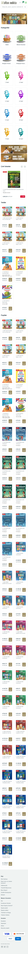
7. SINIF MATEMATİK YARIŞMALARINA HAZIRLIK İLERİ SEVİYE (20, 807)
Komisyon (18, 274)
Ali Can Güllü (4, 304)
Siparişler (3, 923)
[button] (22, 2)
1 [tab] (14, 21)
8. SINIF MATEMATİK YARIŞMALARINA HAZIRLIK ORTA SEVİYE (21, 832)
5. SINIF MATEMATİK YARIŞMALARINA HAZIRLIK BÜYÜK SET (20, 757)
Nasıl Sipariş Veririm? (6, 905)
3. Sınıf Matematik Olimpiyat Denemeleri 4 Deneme (6, 443)
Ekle (23, 196)
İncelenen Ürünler (6, 903)
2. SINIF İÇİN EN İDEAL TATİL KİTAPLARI (19, 218)
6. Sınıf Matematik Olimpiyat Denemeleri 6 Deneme (20, 471)
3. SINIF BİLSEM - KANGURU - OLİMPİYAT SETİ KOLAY (20, 682)
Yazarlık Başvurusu (6, 887)
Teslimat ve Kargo (6, 912)
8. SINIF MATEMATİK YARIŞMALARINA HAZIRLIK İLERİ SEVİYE (7, 832)
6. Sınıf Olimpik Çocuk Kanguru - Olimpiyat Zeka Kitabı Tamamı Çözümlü (14, 190)
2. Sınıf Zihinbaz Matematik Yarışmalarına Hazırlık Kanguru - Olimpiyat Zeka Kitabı (7, 301)
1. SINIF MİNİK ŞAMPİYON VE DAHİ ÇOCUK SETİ (7, 583)
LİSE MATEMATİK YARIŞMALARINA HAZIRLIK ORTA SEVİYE (6, 857)
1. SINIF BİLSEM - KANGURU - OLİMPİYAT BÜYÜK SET (20, 554)
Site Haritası (4, 879)
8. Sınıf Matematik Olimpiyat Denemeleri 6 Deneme (20, 500)
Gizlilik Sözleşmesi (6, 892)
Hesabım (3, 921)
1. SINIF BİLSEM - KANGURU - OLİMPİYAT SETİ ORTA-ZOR (20, 607)
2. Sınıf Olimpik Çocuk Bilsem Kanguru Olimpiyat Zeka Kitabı (20, 272)
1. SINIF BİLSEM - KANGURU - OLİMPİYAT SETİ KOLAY (20, 583)
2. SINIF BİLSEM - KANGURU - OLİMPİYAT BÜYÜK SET (6, 632)
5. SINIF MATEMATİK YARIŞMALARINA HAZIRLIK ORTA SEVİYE (7, 782)
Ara (2, 901)
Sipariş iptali (4, 908)
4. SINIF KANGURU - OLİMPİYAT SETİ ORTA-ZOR (7, 757)
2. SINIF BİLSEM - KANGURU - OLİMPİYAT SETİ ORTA (20, 657)
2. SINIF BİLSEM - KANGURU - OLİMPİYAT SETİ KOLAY (6, 657)
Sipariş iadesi (4, 910)
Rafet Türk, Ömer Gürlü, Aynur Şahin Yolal (6, 417)
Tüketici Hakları (5, 915)
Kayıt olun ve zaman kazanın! (6, 882)
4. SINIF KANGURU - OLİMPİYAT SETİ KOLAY (20, 732)
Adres (2, 925)
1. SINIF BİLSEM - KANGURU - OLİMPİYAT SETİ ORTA (6, 607)
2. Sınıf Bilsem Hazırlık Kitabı (5, 272)
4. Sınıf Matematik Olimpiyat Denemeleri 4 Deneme (20, 443)
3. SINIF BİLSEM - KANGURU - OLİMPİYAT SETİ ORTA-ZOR (20, 707)
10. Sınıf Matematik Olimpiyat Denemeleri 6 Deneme (20, 529)
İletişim (3, 894)
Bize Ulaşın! (4, 890)
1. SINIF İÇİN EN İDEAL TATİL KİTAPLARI (7, 218)
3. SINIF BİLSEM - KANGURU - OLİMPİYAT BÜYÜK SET (6, 682)
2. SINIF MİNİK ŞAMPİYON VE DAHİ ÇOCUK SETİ (20, 632)
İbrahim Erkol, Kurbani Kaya (9, 192)
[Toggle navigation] (26, 2)
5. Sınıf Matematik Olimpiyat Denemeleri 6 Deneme (6, 471)
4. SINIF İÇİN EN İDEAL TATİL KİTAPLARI (19, 243)
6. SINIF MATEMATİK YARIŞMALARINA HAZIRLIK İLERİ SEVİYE (21, 782)
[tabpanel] (14, 18)
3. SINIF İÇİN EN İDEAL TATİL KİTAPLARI (5, 243)
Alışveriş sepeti (5, 928)
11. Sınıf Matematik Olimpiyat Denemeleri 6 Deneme (6, 558)
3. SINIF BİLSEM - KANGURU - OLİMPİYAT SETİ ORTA (6, 707)
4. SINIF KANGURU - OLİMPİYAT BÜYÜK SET (7, 732)
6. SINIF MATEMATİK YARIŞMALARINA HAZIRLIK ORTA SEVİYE (7, 807)
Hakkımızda (4, 885)
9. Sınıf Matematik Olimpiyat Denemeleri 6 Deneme (6, 529)
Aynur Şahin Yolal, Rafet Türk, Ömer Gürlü (7, 276)
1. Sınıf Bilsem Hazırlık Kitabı (5, 414)
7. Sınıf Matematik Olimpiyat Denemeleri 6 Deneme (6, 500)
